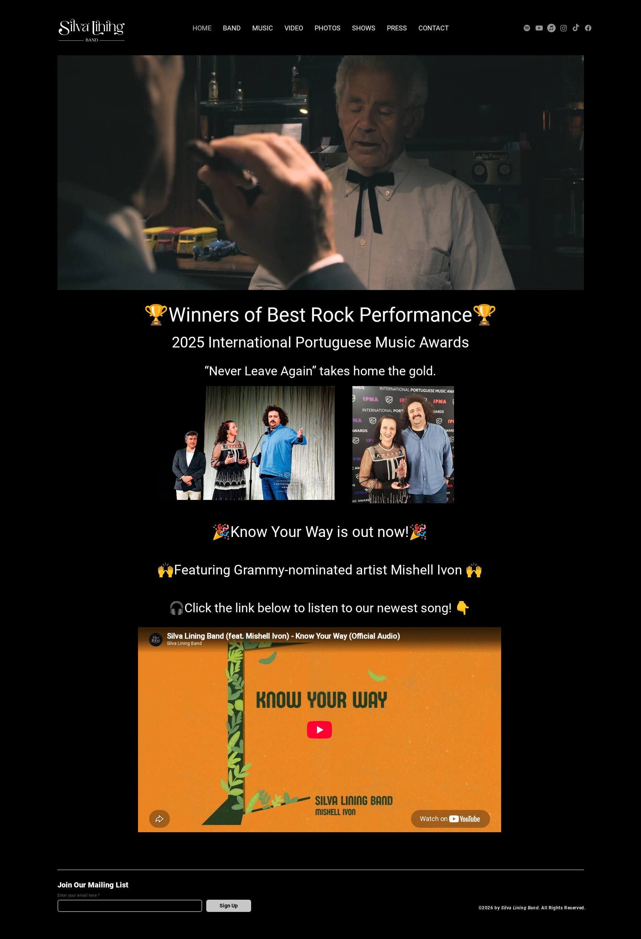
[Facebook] (588, 28)
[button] (574, 282)
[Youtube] (539, 28)
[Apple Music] (551, 28)
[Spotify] (527, 28)
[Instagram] (563, 28)
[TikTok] (576, 28)
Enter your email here (77, 895)
